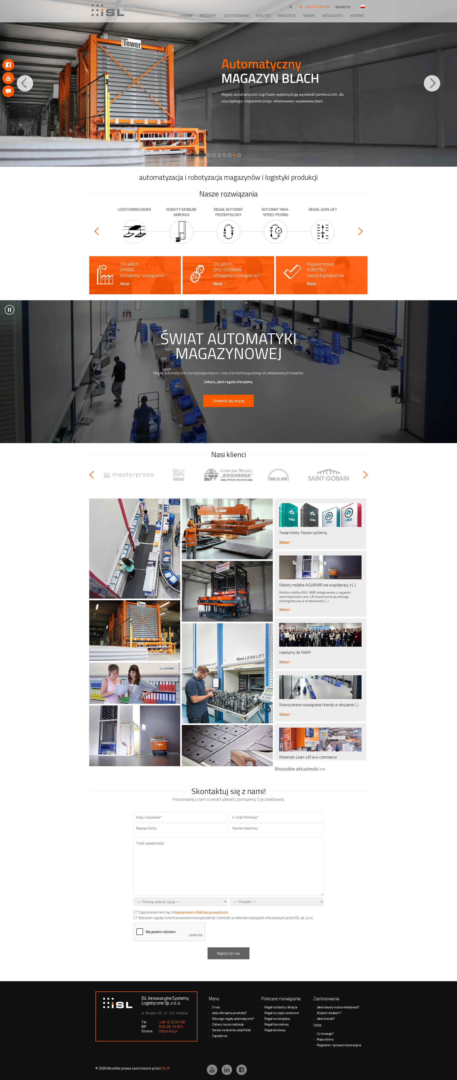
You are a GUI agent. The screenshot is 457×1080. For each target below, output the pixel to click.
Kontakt (357, 15)
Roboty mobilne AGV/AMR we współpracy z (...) (317, 585)
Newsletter (343, 7)
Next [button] (432, 83)
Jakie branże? (326, 1018)
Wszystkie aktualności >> (300, 768)
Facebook (8, 65)
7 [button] (239, 155)
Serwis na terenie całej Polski (231, 1029)
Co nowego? (325, 1033)
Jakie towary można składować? (338, 1007)
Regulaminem (183, 912)
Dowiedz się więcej (228, 401)
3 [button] (219, 155)
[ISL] (109, 10)
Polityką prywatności (212, 912)
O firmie (186, 15)
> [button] (9, 310)
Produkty (208, 15)
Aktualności (332, 15)
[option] (228, 83)
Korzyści (263, 15)
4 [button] (224, 155)
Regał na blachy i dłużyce (281, 1007)
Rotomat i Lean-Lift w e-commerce (308, 757)
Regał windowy (274, 1029)
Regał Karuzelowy (276, 1024)
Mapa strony (325, 1039)
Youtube (8, 78)
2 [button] (214, 155)
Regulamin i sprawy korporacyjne (339, 1044)
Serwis (309, 15)
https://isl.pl (168, 1031)
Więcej (124, 283)
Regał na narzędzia (277, 1018)
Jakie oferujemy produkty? (229, 1012)
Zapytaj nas (219, 1035)
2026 (102, 1068)
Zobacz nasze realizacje (228, 1024)
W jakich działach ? (329, 1012)
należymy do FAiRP (295, 652)
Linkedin (227, 1070)
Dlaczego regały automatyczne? (233, 1018)
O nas (216, 1007)
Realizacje (287, 15)
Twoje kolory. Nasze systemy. (303, 532)
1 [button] (208, 155)
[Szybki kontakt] (8, 91)
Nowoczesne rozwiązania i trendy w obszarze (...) (318, 704)
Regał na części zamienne (281, 1012)
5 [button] (229, 155)
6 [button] (235, 155)
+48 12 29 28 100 (317, 6)
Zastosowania (236, 15)
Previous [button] (25, 83)
